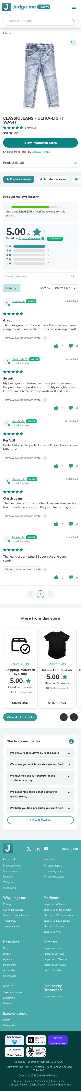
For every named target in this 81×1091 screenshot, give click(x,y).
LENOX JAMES (41, 152)
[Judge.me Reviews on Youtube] (46, 848)
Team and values (12, 992)
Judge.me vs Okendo (55, 959)
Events (7, 954)
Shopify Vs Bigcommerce (58, 910)
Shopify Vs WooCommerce (59, 915)
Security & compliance (15, 915)
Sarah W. (18, 421)
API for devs (10, 970)
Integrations (9, 888)
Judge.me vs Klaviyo (55, 965)
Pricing (7, 904)
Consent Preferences (59, 1084)
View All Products (20, 717)
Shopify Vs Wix (52, 932)
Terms (17, 1081)
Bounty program (53, 996)
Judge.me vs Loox (54, 948)
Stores (6, 1020)
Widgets (8, 882)
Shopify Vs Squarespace (57, 921)
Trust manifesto (11, 926)
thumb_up (56, 346)
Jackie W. (18, 537)
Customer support (13, 910)
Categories (9, 1025)
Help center (9, 965)
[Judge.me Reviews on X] (29, 848)
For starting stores (54, 871)
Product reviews (12, 865)
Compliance (57, 1081)
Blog (6, 948)
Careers (7, 1003)
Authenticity (41, 1081)
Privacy (28, 1081)
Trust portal (9, 921)
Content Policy (18, 1084)
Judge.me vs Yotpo (54, 954)
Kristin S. (18, 301)
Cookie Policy (37, 1084)
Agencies (8, 959)
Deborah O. (20, 359)
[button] (64, 717)
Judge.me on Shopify (55, 904)
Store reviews (10, 871)
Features (8, 877)
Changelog (9, 976)
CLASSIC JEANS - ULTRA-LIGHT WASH (33, 120)
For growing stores (54, 877)
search (73, 20)
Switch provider (52, 970)
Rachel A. (18, 479)
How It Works (40, 820)
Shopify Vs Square (54, 926)
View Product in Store (40, 143)
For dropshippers (53, 865)
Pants (7, 33)
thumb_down (70, 346)
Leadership (9, 998)
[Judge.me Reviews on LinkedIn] (37, 848)
